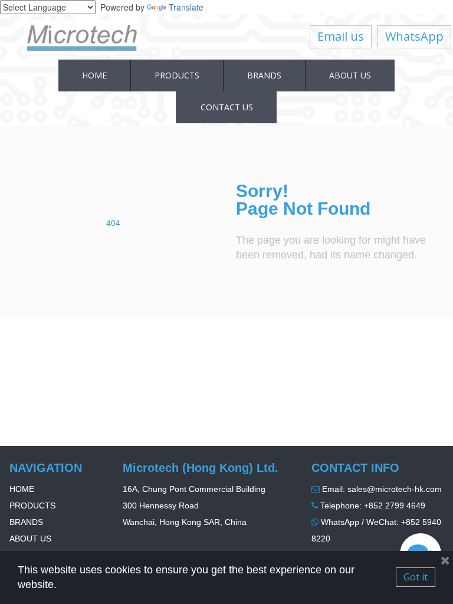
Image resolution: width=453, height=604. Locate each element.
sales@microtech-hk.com (394, 489)
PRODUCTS (177, 75)
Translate (186, 7)
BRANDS (264, 75)
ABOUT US (350, 75)
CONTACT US (227, 107)
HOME (94, 75)
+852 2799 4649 (394, 505)
